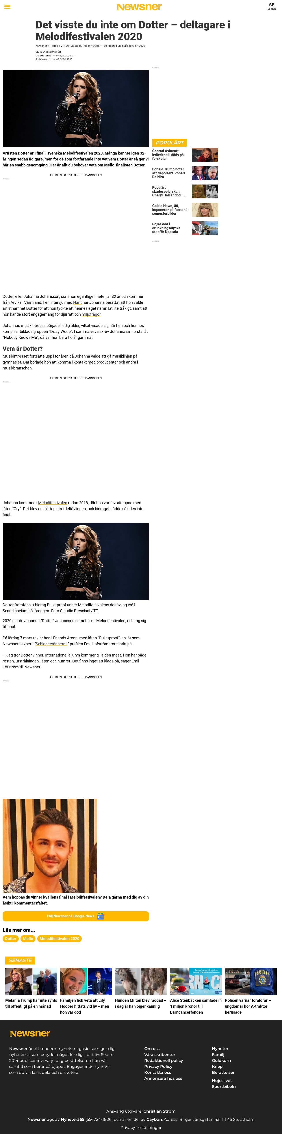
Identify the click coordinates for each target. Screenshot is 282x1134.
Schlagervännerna (51, 644)
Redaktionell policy (163, 1060)
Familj (218, 1054)
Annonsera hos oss (163, 1078)
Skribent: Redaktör (48, 51)
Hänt (77, 302)
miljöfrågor (91, 314)
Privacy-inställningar (141, 1127)
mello (28, 938)
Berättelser (223, 1072)
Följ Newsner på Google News (70, 916)
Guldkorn (221, 1060)
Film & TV (56, 45)
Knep (217, 1066)
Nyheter (220, 1048)
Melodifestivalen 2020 (59, 938)
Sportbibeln (224, 1086)
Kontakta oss (157, 1072)
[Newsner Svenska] (139, 7)
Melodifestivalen (52, 502)
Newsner (41, 45)
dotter (10, 938)
